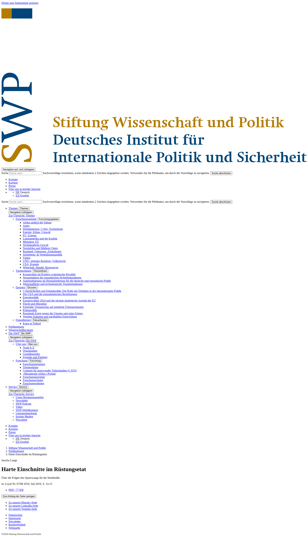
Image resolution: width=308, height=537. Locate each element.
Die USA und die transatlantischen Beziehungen (50, 294)
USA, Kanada (31, 264)
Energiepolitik (31, 297)
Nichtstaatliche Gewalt (35, 245)
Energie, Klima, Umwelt (36, 232)
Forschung (22, 360)
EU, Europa (29, 235)
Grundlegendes (31, 354)
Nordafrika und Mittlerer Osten (40, 248)
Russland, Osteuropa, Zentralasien (42, 251)
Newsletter (22, 400)
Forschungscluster (33, 380)
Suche (5, 173)
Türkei (26, 257)
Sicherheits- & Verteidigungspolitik (42, 254)
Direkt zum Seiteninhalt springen (19, 2)
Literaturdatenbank (26, 413)
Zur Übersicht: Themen (22, 215)
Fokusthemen (23, 319)
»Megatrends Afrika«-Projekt (39, 373)
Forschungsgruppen (34, 364)
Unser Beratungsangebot (29, 397)
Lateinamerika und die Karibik (40, 238)
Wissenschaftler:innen (21, 329)
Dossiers (20, 287)
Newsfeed (21, 419)
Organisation (30, 350)
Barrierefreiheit (17, 524)
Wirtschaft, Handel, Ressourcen (40, 267)
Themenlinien (23, 270)
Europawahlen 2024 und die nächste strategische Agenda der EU (59, 300)
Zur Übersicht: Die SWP (22, 340)
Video (19, 406)
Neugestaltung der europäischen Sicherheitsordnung (52, 277)
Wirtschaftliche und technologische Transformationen (53, 284)
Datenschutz (15, 515)
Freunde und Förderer (35, 357)
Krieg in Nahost (32, 323)
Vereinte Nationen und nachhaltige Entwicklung (50, 316)
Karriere (13, 182)
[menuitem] (158, 515)
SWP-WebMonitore (27, 410)
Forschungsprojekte (34, 376)
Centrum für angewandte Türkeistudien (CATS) (50, 370)
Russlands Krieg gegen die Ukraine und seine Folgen (53, 313)
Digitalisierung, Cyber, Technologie (43, 228)
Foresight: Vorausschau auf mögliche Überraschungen (53, 306)
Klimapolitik (30, 310)
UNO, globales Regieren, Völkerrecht (44, 261)
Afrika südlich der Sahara (37, 222)
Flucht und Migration (35, 303)
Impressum (15, 518)
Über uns (21, 344)
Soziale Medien (24, 416)
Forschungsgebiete (26, 218)
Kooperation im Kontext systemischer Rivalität (49, 274)
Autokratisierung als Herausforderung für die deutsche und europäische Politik (67, 280)
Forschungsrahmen (33, 383)
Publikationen (16, 326)
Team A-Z (28, 347)
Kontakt (13, 179)
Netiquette (14, 527)
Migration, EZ (31, 241)
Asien (26, 225)
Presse (12, 185)
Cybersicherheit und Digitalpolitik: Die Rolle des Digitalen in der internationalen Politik (72, 290)
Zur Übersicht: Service (21, 394)
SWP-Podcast (23, 403)
